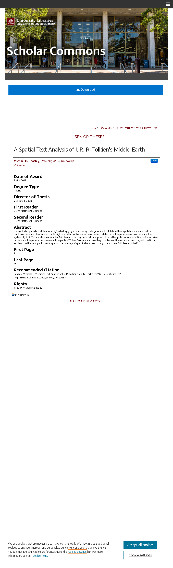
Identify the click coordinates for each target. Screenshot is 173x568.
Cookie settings (77, 551)
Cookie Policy (40, 555)
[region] (86, 549)
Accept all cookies (140, 545)
